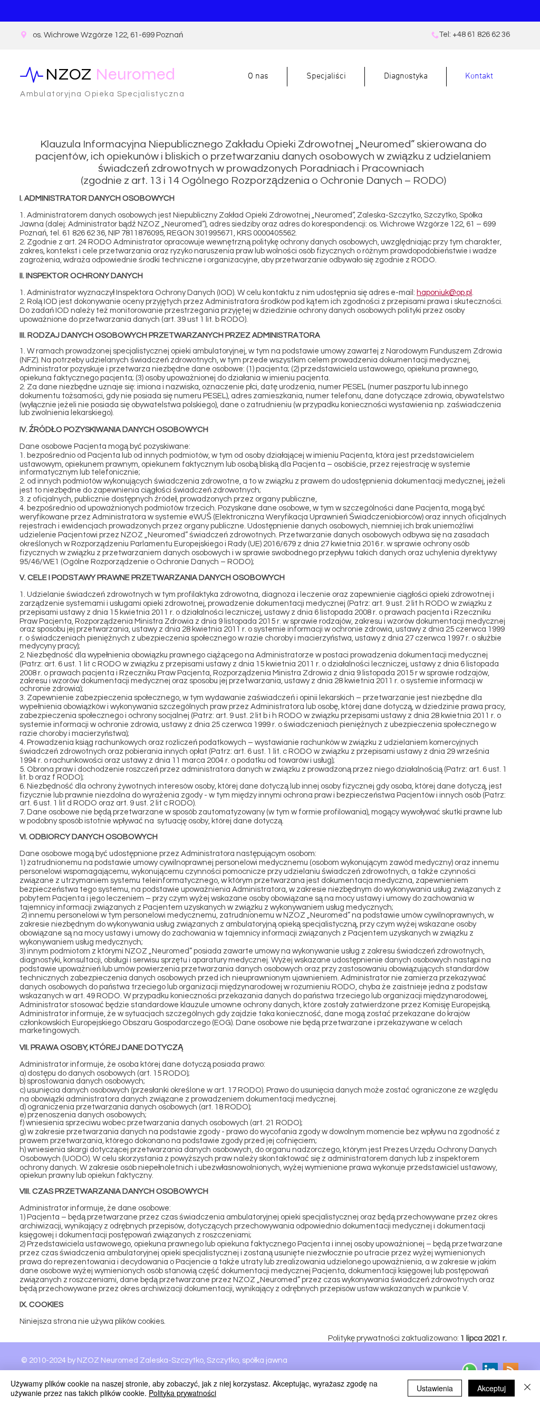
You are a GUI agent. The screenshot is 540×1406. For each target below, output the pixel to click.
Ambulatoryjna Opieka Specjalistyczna (102, 94)
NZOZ (110, 74)
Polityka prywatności (182, 1393)
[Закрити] (527, 1388)
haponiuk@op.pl (444, 293)
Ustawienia (435, 1388)
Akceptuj (491, 1388)
